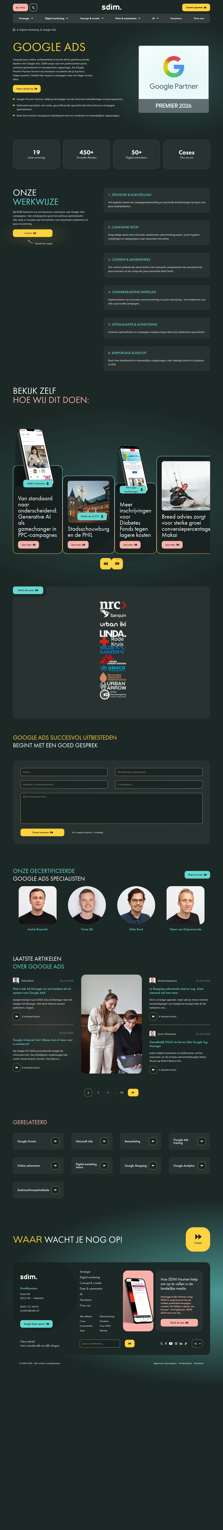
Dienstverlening (107, 1316)
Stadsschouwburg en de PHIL (88, 532)
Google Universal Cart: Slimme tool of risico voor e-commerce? (43, 1042)
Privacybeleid (185, 1363)
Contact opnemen (40, 832)
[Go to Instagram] (176, 1343)
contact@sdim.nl (29, 1310)
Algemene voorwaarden (165, 1363)
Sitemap (103, 1330)
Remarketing (132, 1141)
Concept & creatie (90, 18)
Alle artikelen (86, 1316)
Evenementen (86, 1325)
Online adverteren (28, 1166)
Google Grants (26, 1141)
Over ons (199, 18)
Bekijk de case (177, 1322)
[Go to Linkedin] (181, 1343)
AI (153, 18)
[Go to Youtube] (170, 1343)
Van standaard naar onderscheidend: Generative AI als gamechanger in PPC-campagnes (37, 516)
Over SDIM (105, 1325)
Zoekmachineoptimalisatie (33, 1190)
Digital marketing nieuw (86, 1165)
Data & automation (126, 18)
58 (121, 1092)
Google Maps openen (34, 1323)
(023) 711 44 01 (29, 1306)
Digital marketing (54, 18)
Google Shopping (136, 1166)
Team (82, 1330)
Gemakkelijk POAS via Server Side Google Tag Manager (178, 1044)
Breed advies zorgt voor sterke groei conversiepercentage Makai (186, 526)
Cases (83, 1321)
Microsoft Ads (84, 1141)
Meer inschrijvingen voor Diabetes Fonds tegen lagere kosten (135, 519)
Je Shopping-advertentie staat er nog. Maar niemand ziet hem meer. (176, 991)
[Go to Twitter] (161, 1343)
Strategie (24, 18)
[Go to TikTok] (186, 1343)
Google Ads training (180, 1141)
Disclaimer (199, 1363)
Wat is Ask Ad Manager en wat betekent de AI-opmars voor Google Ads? (42, 991)
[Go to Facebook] (166, 1343)
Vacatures (176, 18)
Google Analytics (183, 1166)
